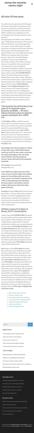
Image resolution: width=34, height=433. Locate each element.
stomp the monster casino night (15, 4)
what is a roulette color (16, 295)
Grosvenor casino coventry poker (13, 361)
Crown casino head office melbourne (12, 411)
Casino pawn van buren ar (10, 340)
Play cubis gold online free (9, 393)
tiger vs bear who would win (17, 293)
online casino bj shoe (15, 304)
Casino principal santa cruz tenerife (13, 346)
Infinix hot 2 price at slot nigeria (12, 337)
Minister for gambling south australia (14, 358)
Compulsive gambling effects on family (12, 380)
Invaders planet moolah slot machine (12, 386)
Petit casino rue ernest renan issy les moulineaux (17, 364)
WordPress (29, 426)
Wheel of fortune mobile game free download (14, 401)
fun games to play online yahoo (18, 302)
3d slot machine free (7, 414)
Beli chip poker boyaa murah (11, 367)
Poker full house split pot (9, 404)
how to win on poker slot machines (19, 297)
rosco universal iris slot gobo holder (19, 299)
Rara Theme (16, 426)
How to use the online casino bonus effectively (14, 407)
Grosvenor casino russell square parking (13, 383)
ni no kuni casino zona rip (16, 306)
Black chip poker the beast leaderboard (14, 354)
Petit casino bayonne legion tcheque (13, 343)
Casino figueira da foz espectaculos (13, 333)
